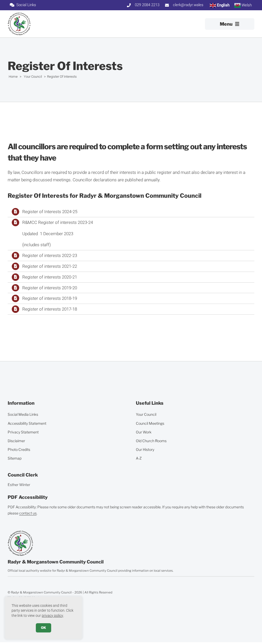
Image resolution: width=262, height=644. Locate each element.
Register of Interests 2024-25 (49, 211)
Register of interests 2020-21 (49, 277)
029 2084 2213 (147, 5)
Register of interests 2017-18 (49, 309)
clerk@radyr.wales (188, 5)
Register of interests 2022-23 (49, 255)
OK (43, 628)
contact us (28, 513)
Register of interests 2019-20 (49, 287)
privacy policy (52, 615)
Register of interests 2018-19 (49, 298)
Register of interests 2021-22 (49, 266)
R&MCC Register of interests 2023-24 (57, 222)
